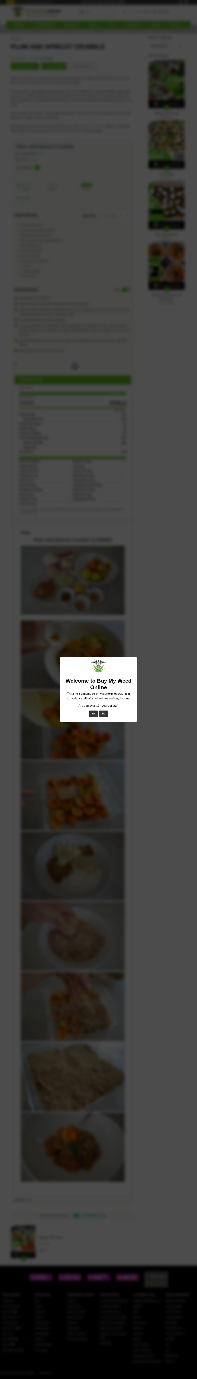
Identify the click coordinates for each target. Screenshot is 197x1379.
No (103, 713)
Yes (93, 713)
